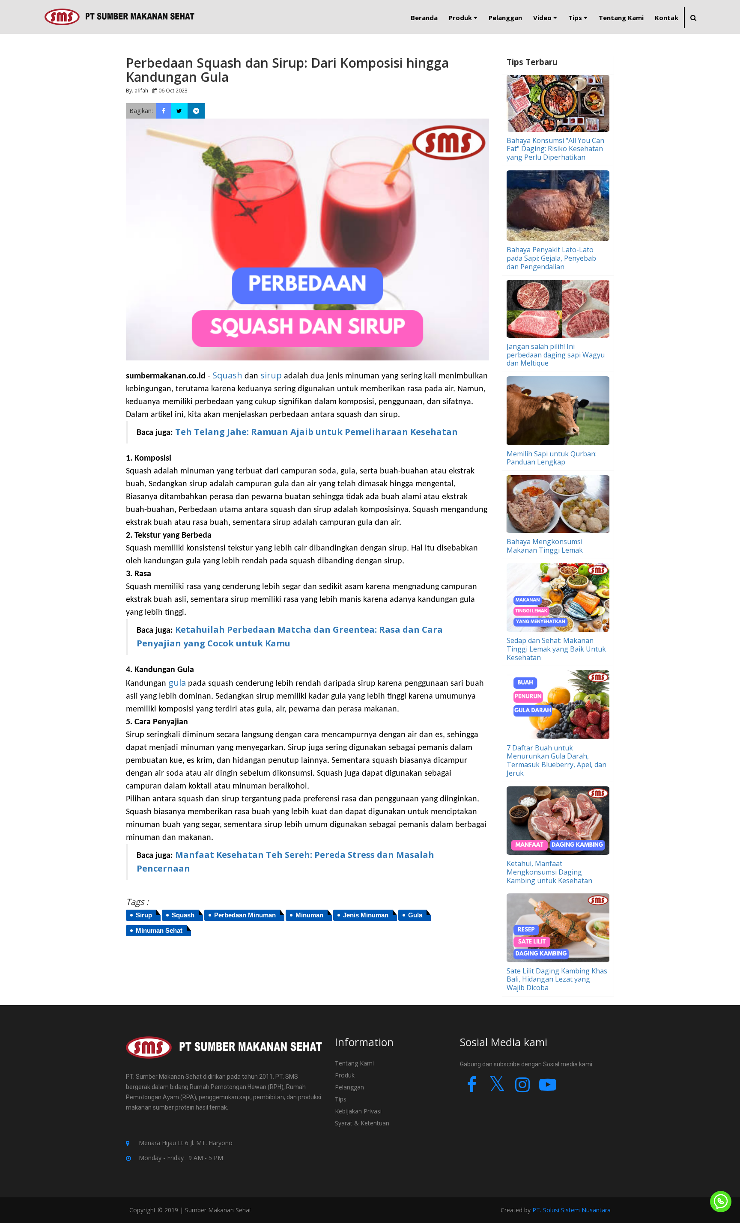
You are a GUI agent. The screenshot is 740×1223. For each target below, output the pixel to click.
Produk (345, 1075)
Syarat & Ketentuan (362, 1123)
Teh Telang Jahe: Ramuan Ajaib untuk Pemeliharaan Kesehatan (316, 431)
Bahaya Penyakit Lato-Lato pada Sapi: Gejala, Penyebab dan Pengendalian (551, 258)
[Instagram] (522, 1088)
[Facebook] (471, 1088)
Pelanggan (349, 1087)
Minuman (309, 915)
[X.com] (497, 1088)
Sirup (144, 915)
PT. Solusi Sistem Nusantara (571, 1210)
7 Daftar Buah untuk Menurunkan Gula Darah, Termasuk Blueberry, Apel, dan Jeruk (556, 760)
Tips (340, 1099)
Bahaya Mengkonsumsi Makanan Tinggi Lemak (545, 546)
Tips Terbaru (532, 62)
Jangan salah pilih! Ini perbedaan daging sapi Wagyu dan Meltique (556, 355)
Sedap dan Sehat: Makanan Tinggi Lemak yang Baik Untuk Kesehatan (556, 649)
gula (178, 682)
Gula (415, 915)
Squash (227, 375)
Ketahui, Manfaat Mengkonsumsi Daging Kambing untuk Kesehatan (549, 872)
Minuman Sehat (159, 930)
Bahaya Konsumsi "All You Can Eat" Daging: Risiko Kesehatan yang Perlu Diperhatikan (555, 149)
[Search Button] (693, 17)
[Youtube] (547, 1088)
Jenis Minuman (365, 915)
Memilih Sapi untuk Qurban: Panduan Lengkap (552, 458)
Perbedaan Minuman (245, 915)
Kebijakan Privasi (358, 1111)
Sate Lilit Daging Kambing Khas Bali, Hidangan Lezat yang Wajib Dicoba (557, 979)
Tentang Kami (354, 1063)
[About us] (224, 1053)
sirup (271, 375)
